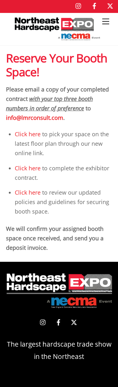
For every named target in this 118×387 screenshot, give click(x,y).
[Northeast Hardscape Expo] (57, 37)
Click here (28, 134)
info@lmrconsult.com (34, 117)
